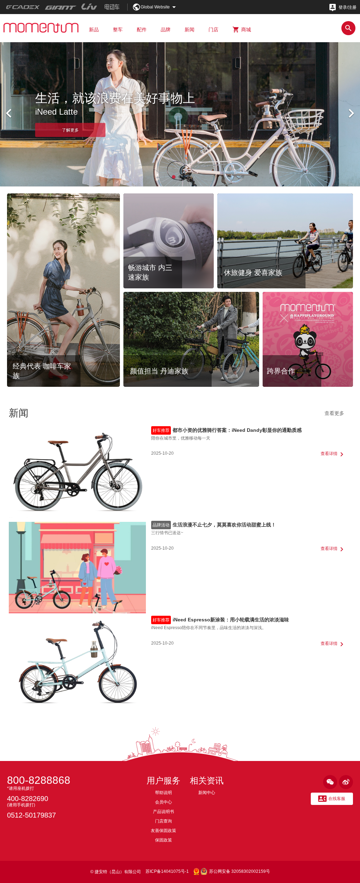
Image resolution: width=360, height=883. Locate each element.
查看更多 (334, 413)
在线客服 (331, 798)
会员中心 (163, 802)
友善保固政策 (163, 830)
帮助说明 (163, 792)
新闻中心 (206, 792)
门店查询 (163, 821)
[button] (173, 177)
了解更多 (70, 129)
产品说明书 (163, 811)
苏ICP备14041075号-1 (167, 871)
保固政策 (163, 840)
